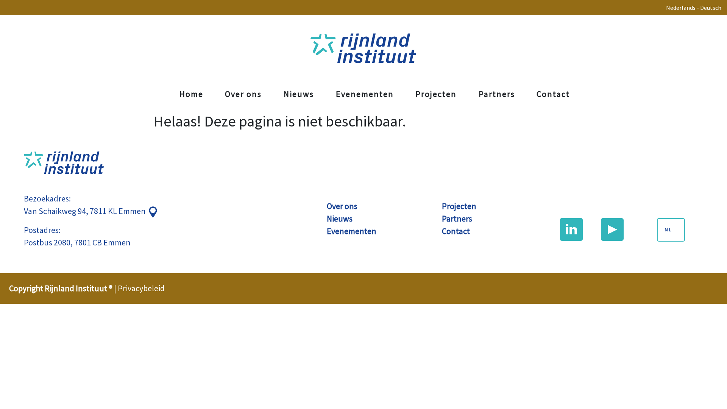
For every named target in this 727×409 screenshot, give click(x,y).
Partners (497, 94)
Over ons (243, 94)
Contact (553, 94)
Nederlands (681, 7)
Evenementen (365, 94)
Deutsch (710, 7)
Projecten (436, 94)
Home (191, 94)
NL (668, 230)
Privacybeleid (141, 288)
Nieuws (299, 94)
